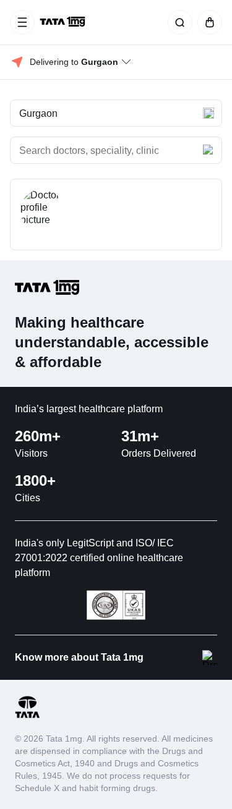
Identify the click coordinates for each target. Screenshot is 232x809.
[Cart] (207, 22)
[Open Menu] (22, 22)
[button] (116, 113)
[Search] (177, 22)
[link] (64, 22)
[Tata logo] (27, 716)
